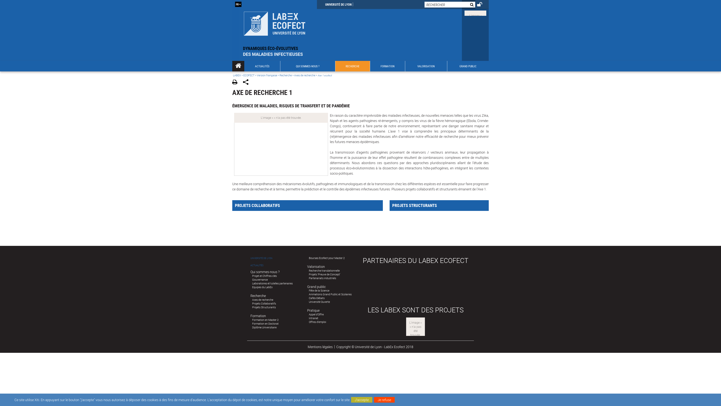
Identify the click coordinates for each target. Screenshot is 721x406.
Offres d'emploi (317, 322)
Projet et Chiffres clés (264, 276)
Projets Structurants (264, 307)
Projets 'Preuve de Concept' (324, 274)
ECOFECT (248, 75)
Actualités (256, 265)
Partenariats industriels (322, 278)
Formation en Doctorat (265, 323)
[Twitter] (475, 13)
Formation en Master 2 (265, 320)
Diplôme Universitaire (264, 327)
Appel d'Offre (316, 314)
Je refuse (384, 400)
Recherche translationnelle (324, 270)
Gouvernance (260, 279)
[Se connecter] (482, 5)
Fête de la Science (319, 290)
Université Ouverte (319, 302)
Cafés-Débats (317, 298)
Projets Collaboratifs (264, 303)
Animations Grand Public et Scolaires (330, 294)
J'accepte (362, 400)
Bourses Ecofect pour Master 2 (327, 258)
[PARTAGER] (247, 83)
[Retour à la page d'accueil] (274, 23)
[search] (450, 5)
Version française (267, 75)
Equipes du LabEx (262, 287)
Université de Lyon (338, 4)
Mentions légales (320, 347)
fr (237, 4)
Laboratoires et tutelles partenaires (272, 283)
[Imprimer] (236, 83)
